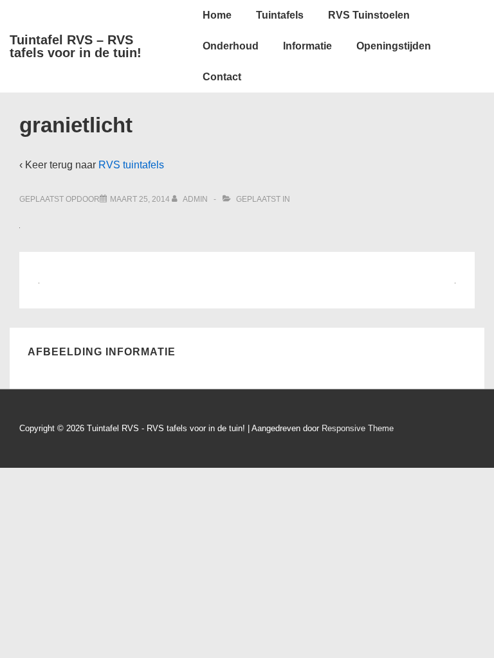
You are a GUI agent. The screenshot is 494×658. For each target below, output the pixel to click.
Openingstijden (393, 45)
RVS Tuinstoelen (369, 15)
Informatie (307, 45)
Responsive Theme (358, 428)
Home (217, 15)
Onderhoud (231, 45)
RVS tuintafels (131, 164)
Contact (222, 76)
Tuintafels (280, 15)
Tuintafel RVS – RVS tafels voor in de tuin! (76, 46)
